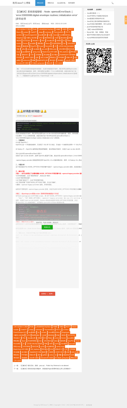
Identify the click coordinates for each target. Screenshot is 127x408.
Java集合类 (50, 40)
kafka (23, 49)
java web (44, 49)
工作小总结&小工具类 (23, 29)
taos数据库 (42, 35)
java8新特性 (26, 52)
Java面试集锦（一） (94, 13)
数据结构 (26, 46)
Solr (64, 43)
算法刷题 (47, 54)
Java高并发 (61, 3)
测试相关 (53, 60)
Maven (18, 32)
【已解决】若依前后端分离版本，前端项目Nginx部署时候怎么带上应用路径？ (45, 368)
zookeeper (48, 32)
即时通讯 (74, 52)
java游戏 (33, 43)
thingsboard (20, 38)
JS (55, 46)
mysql (18, 52)
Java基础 (36, 49)
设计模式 (55, 54)
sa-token (19, 35)
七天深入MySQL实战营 (66, 46)
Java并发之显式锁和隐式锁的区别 (98, 21)
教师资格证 (48, 38)
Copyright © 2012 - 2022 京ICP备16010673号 (68, 405)
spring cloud (36, 52)
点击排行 (99, 9)
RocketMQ (48, 46)
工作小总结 (58, 63)
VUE (32, 54)
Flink (43, 40)
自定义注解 (44, 57)
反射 (37, 57)
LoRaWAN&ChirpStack (46, 29)
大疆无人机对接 (31, 38)
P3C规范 (19, 57)
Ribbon (69, 40)
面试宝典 (71, 49)
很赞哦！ (44, 294)
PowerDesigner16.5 (30, 35)
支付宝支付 (26, 40)
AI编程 (58, 29)
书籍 (17, 49)
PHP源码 (61, 57)
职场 (70, 38)
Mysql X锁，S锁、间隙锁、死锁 (97, 32)
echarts (54, 35)
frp (49, 35)
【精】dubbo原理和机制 (95, 29)
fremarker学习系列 (22, 63)
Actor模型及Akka (64, 35)
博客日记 (51, 3)
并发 (17, 54)
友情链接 (89, 405)
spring (29, 49)
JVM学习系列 (28, 57)
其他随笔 (61, 60)
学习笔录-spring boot (37, 63)
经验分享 (69, 57)
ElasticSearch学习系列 (49, 52)
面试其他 (64, 38)
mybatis (25, 32)
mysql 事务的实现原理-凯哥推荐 (97, 37)
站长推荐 (90, 9)
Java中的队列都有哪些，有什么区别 (99, 24)
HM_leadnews (64, 52)
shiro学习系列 (70, 60)
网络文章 (49, 63)
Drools (41, 46)
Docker (25, 43)
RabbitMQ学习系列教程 (67, 54)
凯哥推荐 (71, 3)
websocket (26, 60)
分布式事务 (62, 49)
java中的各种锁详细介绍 (95, 27)
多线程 (58, 40)
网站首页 (40, 3)
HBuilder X (36, 40)
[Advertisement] (47, 93)
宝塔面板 (39, 54)
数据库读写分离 (42, 60)
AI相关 (64, 29)
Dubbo (18, 46)
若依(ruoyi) (45, 23)
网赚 (33, 60)
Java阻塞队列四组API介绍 (95, 18)
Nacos (48, 43)
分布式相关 (71, 43)
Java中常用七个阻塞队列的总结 (97, 16)
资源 (75, 57)
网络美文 (53, 57)
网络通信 (41, 43)
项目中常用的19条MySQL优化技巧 (98, 35)
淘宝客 (18, 40)
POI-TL (68, 32)
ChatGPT (33, 32)
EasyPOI (34, 46)
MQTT (71, 29)
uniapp (40, 32)
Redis (35, 29)
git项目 (18, 60)
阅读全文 (47, 227)
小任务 (56, 38)
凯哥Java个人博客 (21, 3)
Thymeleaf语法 (59, 32)
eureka (18, 43)
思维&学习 (25, 54)
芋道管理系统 (56, 43)
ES (64, 40)
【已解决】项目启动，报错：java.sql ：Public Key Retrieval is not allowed (44, 365)
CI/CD (41, 38)
